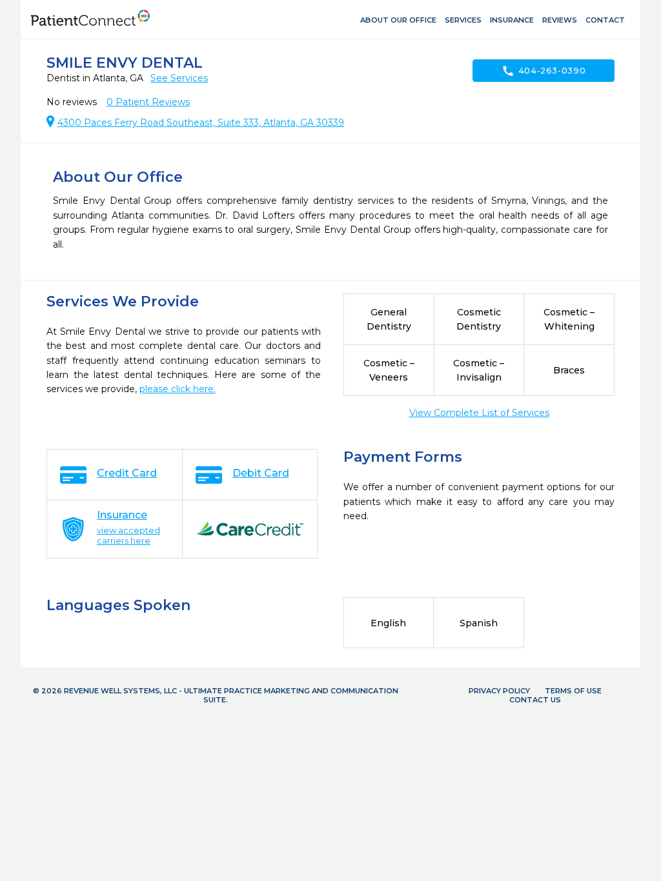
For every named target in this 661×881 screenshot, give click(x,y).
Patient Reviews (148, 102)
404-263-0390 (544, 70)
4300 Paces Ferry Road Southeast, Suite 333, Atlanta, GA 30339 (200, 122)
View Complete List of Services (479, 413)
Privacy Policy (499, 690)
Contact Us (535, 699)
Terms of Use (573, 690)
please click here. (177, 389)
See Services (179, 78)
